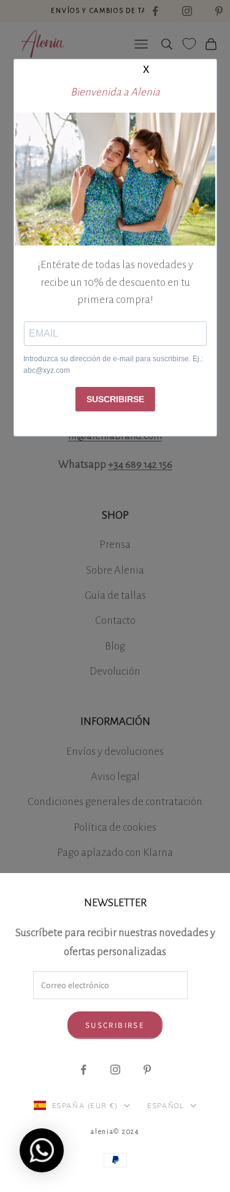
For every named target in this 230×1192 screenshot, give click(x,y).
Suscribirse (115, 1025)
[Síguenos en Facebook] (83, 1069)
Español (165, 1105)
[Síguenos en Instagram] (115, 1069)
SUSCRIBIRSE (115, 399)
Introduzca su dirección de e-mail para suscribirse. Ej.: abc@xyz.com (113, 364)
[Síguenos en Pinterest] (147, 1069)
